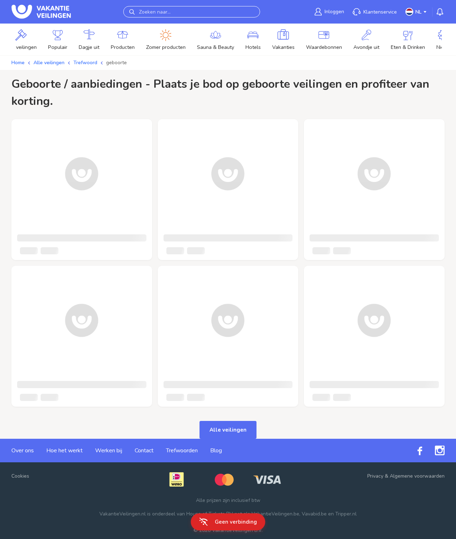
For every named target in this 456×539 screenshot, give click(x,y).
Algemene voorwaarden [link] (417, 476)
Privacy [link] (375, 476)
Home (18, 62)
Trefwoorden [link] (182, 450)
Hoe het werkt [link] (64, 450)
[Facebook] (413, 450)
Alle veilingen (48, 62)
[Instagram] (433, 451)
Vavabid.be (314, 513)
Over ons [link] (22, 450)
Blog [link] (216, 450)
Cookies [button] (20, 476)
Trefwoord (85, 62)
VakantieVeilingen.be (275, 513)
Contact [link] (144, 450)
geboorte (116, 62)
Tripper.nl (346, 513)
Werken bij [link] (108, 450)
